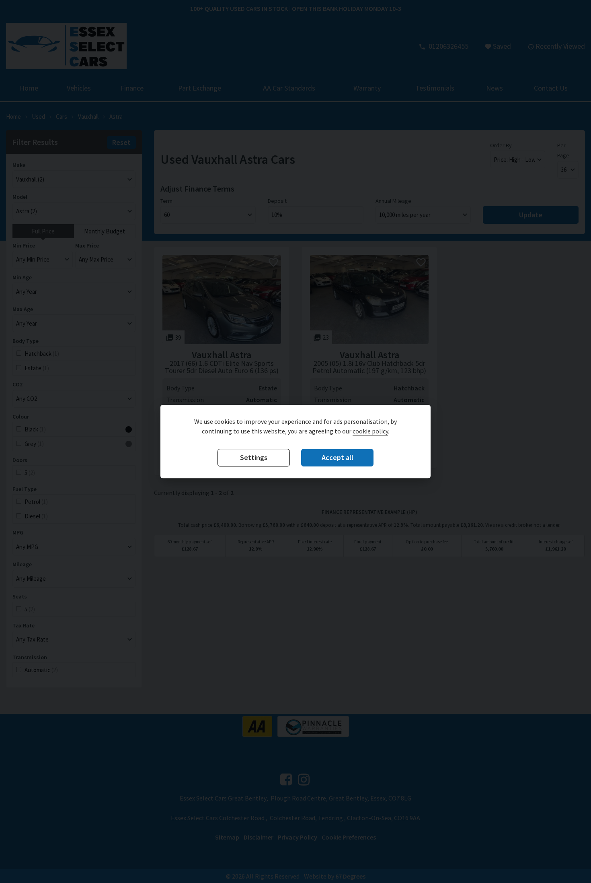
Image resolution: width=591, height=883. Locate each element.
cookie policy (370, 431)
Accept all (337, 457)
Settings (253, 457)
